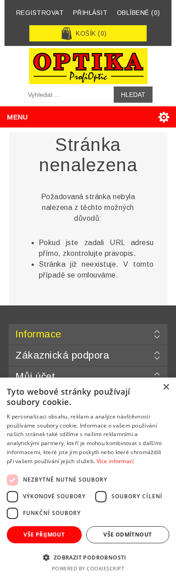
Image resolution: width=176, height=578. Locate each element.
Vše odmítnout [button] (127, 534)
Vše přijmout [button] (44, 534)
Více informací (115, 461)
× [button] (165, 387)
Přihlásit (90, 12)
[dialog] (88, 478)
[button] (88, 557)
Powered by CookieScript (88, 568)
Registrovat (40, 12)
